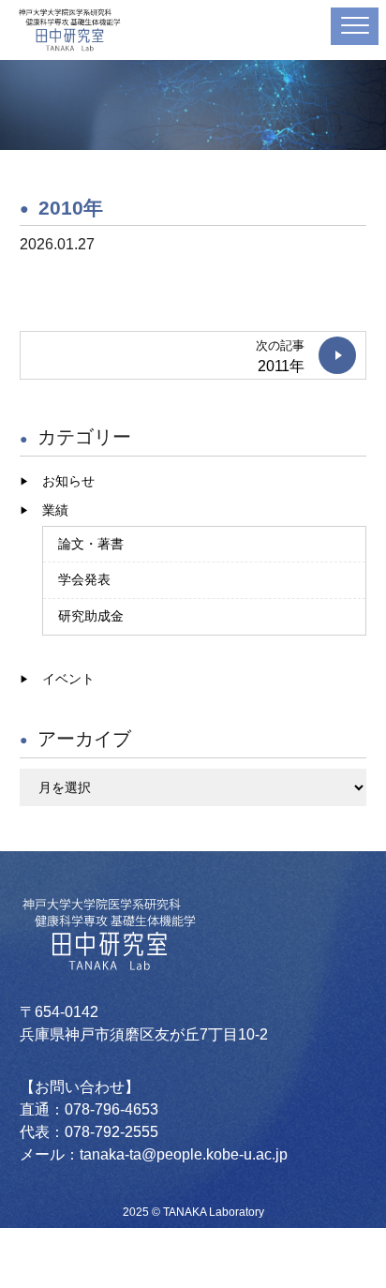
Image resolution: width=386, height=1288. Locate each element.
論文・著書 (91, 543)
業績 (55, 509)
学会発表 (84, 579)
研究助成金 (91, 615)
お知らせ (68, 480)
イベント (68, 678)
